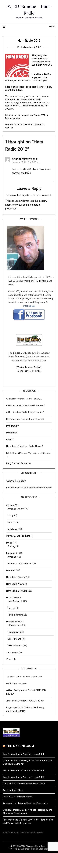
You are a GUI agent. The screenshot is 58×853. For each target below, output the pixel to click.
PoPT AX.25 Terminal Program (18, 796)
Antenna (12, 556)
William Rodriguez (15, 690)
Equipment (11, 553)
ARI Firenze (42, 280)
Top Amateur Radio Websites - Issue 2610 (23, 754)
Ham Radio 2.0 (15, 601)
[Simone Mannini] (29, 321)
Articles (10, 505)
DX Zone (10, 419)
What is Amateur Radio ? (29, 367)
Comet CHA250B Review (31, 700)
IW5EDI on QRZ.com (16, 453)
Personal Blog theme (40, 848)
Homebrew (12, 621)
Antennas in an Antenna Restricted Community (25, 803)
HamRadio (11, 597)
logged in (25, 195)
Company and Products (18, 535)
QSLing (11, 546)
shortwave (13, 529)
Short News (12, 652)
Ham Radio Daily (14, 446)
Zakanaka (22, 683)
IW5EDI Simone (29, 306)
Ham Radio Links (32, 370)
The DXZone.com (20, 745)
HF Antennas (14, 625)
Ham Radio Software (16, 590)
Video (9, 659)
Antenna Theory (16, 508)
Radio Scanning (15, 614)
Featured (10, 570)
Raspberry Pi (14, 632)
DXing (11, 515)
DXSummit (11, 425)
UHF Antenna (14, 638)
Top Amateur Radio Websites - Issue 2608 (23, 777)
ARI (8, 398)
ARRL (11, 284)
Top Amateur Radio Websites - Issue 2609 (23, 770)
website (9, 127)
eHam (9, 439)
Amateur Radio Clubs (13, 790)
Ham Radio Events (15, 577)
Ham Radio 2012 (34, 676)
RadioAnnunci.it (14, 487)
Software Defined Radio (20, 563)
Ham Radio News (15, 583)
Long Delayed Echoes (17, 463)
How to (11, 522)
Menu (52, 26)
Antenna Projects (15, 480)
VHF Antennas (15, 645)
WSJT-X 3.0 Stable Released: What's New (24, 783)
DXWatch (11, 432)
